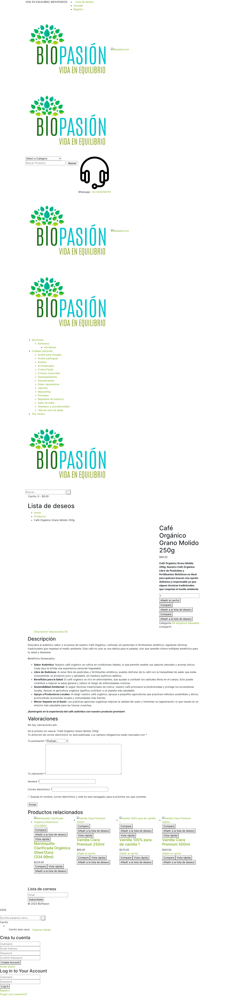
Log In (4, 986)
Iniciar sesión (7, 966)
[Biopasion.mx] (68, 49)
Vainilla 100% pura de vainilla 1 (135, 842)
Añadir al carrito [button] (86, 853)
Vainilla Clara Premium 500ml (176, 842)
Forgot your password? (13, 994)
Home (37, 512)
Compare (165, 605)
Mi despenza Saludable (185, 623)
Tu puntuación (37, 740)
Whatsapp (84, 191)
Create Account (10, 962)
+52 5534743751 (101, 191)
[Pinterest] (179, 626)
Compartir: (165, 626)
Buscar (72, 163)
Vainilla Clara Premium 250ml (90, 842)
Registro (78, 9)
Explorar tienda (41, 929)
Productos (40, 516)
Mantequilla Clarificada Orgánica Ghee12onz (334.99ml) (52, 850)
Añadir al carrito (169, 600)
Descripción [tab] (41, 631)
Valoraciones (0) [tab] (58, 631)
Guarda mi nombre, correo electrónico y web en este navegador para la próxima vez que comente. (89, 796)
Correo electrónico (40, 789)
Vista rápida (42, 839)
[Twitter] (176, 626)
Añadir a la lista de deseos (175, 609)
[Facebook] (173, 626)
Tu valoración (37, 773)
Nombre (33, 781)
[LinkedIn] (181, 626)
